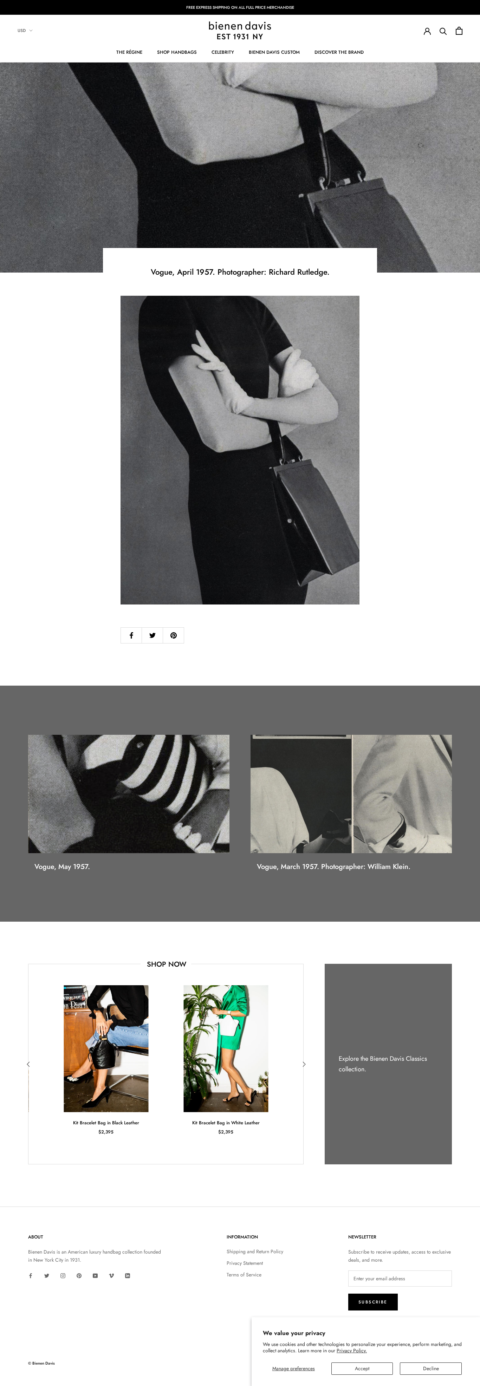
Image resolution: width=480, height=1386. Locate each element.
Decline (431, 1368)
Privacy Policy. (352, 1350)
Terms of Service (244, 1274)
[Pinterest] (79, 1275)
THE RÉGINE (129, 52)
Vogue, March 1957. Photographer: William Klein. (333, 867)
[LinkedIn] (127, 1275)
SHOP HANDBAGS (177, 52)
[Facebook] (30, 1275)
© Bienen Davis (41, 1363)
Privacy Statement (245, 1263)
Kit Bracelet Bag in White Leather (226, 1122)
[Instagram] (62, 1275)
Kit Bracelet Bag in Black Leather (106, 1122)
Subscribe (373, 1302)
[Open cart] (459, 31)
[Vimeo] (111, 1275)
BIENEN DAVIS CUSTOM (274, 52)
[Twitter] (46, 1275)
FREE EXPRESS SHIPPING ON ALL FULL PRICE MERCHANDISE (240, 7)
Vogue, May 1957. (62, 867)
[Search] (443, 30)
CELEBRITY (223, 52)
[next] (303, 1064)
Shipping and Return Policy (255, 1251)
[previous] (28, 1064)
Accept (362, 1368)
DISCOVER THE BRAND (339, 52)
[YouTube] (95, 1275)
